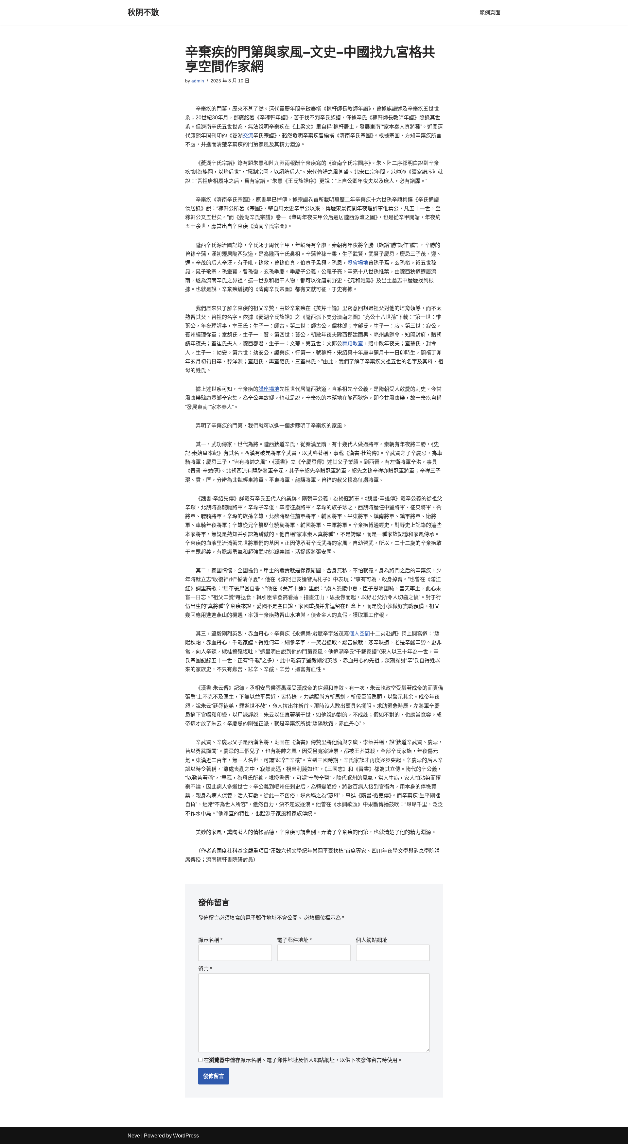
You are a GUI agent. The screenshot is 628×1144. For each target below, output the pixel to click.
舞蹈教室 (352, 343)
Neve (134, 1135)
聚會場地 (357, 263)
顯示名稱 (210, 940)
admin (197, 80)
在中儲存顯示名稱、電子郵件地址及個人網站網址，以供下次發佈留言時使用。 (303, 1060)
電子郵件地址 (294, 940)
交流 (248, 135)
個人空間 (359, 633)
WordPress (186, 1135)
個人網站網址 (371, 940)
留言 (205, 969)
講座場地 (268, 389)
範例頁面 (490, 12)
